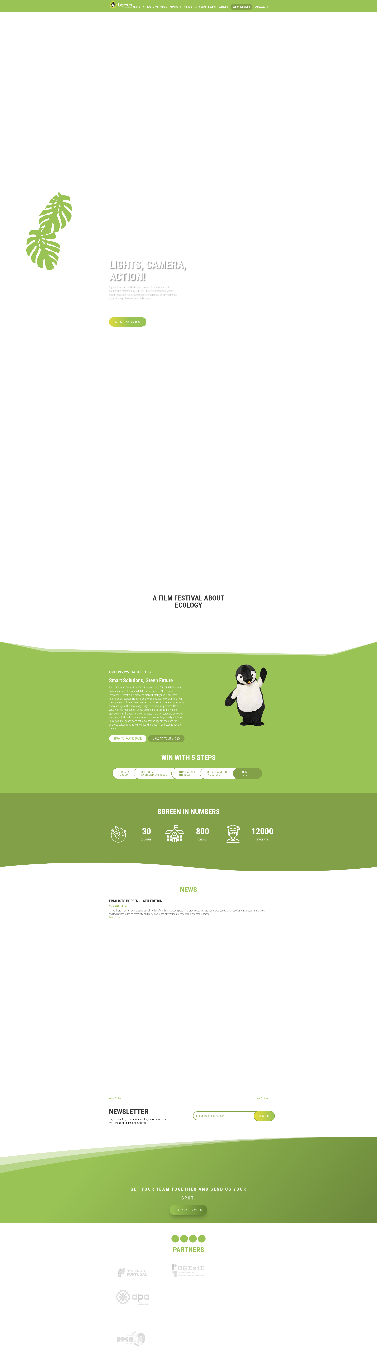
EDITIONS (223, 7)
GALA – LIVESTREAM (123, 1058)
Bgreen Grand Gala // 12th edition (130, 1033)
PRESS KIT (189, 7)
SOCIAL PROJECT (207, 7)
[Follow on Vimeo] (202, 1239)
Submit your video (127, 322)
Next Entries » (262, 1098)
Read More (114, 917)
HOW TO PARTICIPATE (157, 7)
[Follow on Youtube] (193, 1239)
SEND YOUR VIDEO (241, 7)
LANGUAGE (260, 7)
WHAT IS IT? (138, 7)
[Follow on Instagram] (184, 1239)
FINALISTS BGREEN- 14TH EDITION (136, 901)
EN (121, 906)
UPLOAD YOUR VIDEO (166, 738)
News (126, 906)
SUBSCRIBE (264, 1116)
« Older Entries (115, 1098)
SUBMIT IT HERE (247, 773)
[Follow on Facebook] (175, 1239)
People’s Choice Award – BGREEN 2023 (133, 1076)
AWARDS (174, 7)
